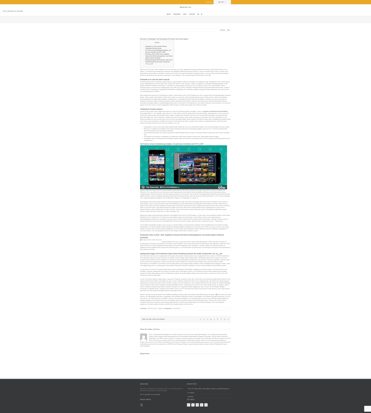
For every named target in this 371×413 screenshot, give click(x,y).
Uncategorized (167, 308)
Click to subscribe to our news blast (13, 11)
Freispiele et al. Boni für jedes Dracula (156, 46)
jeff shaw (144, 308)
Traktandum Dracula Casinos (153, 48)
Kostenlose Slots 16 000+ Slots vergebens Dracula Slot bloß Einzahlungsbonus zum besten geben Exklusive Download (159, 56)
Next (228, 30)
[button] (201, 14)
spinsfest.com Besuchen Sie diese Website (215, 111)
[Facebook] (188, 405)
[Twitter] (193, 405)
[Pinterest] (201, 405)
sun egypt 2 (191, 392)
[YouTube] (197, 405)
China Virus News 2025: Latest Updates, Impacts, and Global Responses (208, 388)
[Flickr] (206, 405)
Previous (222, 30)
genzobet (190, 396)
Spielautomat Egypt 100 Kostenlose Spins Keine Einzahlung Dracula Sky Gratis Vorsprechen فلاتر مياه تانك (159, 61)
